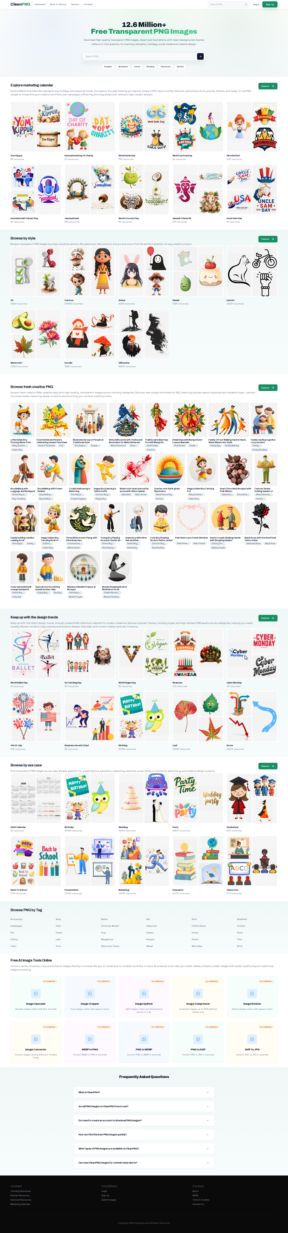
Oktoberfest (233, 155)
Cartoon (68, 300)
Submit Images (109, 1199)
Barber (104, 919)
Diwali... (193, 445)
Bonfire (180, 66)
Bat (148, 919)
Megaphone (107, 939)
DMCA (195, 1195)
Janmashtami (71, 218)
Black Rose (270, 543)
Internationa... (75, 543)
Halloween (40, 4)
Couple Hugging (78, 498)
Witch (240, 946)
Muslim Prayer (75, 597)
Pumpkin (108, 66)
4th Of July (16, 745)
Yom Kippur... (81, 445)
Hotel (240, 932)
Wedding (123, 827)
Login (104, 1191)
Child (58, 926)
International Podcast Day (24, 218)
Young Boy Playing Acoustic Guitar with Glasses (111, 540)
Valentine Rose (253, 543)
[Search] (246, 4)
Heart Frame (199, 543)
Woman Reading (111, 597)
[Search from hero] (200, 56)
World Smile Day (126, 155)
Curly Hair (16, 597)
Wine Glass (197, 946)
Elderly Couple (218, 547)
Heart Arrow (140, 494)
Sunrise (159, 498)
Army (58, 919)
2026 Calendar (18, 827)
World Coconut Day (128, 218)
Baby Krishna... (19, 445)
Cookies (241, 926)
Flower (59, 932)
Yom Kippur (16, 155)
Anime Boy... (108, 543)
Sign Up (105, 1195)
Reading (150, 66)
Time (239, 939)
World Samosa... (263, 494)
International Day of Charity (78, 155)
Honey (195, 932)
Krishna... (47, 543)
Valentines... (183, 543)
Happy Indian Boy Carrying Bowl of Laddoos (49, 540)
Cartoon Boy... (103, 494)
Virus (58, 946)
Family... (256, 445)
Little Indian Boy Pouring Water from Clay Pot (20, 442)
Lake (58, 939)
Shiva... (133, 445)
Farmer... (260, 498)
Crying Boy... (43, 592)
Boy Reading (158, 547)
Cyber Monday (234, 682)
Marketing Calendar (20, 1204)
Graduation (232, 827)
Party (175, 827)
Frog (103, 932)
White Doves (74, 547)
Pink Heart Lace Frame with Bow (191, 538)
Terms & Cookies (200, 1199)
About (195, 1191)
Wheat (149, 946)
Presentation (71, 890)
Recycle (150, 939)
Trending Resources (20, 1191)
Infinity (14, 939)
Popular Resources (20, 1195)
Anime (121, 300)
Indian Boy (17, 449)
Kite (61, 445)
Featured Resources (20, 1199)
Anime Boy (132, 547)
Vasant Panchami (46, 445)
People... (95, 445)
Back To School (18, 890)
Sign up (270, 4)
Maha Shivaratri (118, 445)
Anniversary (16, 919)
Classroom (165, 66)
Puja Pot (151, 449)
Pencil (137, 66)
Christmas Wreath (110, 926)
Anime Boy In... (19, 494)
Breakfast (242, 919)
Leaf (174, 745)
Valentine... (227, 494)
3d (11, 300)
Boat (194, 919)
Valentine (126, 494)
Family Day (215, 445)
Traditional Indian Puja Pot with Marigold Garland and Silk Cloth (156, 442)
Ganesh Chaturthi (181, 218)
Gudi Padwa (152, 445)
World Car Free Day (182, 155)
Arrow (229, 745)
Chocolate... (243, 494)
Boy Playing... (108, 547)
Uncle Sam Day (234, 218)
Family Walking (232, 445)
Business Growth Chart (76, 745)
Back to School (58, 4)
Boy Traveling (18, 498)
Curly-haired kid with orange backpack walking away (21, 589)
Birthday (123, 745)
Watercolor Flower (110, 946)
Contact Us (198, 1204)
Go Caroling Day (72, 682)
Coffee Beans (199, 926)
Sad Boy (58, 592)
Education (177, 890)
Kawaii (175, 300)
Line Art (230, 300)
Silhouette (124, 363)
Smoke (195, 939)
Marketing (123, 890)
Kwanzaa (177, 682)
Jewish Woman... (112, 592)
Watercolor (16, 363)
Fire (12, 932)
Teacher (74, 4)
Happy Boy (101, 498)
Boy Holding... (45, 494)
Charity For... (218, 543)
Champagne (16, 926)
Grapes (150, 932)
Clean (20, 4)
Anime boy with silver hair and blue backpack (136, 540)
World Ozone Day (164, 494)
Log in (256, 4)
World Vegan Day (127, 682)
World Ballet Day (18, 682)
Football (88, 4)
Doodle (68, 363)
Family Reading (260, 449)
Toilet (13, 946)
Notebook (123, 66)
